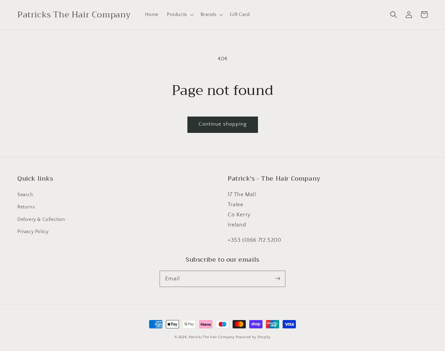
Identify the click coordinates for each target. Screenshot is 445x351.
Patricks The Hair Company (212, 337)
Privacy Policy (32, 231)
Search (25, 195)
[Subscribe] (277, 278)
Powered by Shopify (253, 337)
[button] (393, 14)
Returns (26, 207)
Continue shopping (223, 124)
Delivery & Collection (41, 219)
